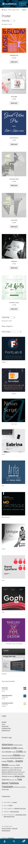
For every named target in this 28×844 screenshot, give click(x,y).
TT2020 (10, 805)
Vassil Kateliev (23, 787)
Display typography (15, 758)
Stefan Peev (5, 779)
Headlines (12, 767)
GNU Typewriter (14, 811)
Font (23, 758)
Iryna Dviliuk (10, 770)
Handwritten (5, 767)
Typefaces (14, 783)
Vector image (5, 789)
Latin (15, 770)
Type (16, 779)
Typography (7, 786)
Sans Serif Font (10, 776)
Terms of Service (6, 828)
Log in (3, 724)
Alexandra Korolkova (17, 744)
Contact (15, 802)
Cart (22, 840)
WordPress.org (6, 730)
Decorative (10, 755)
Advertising (7, 744)
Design (16, 755)
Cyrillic (19, 751)
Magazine (19, 769)
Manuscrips (5, 772)
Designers (22, 755)
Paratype (4, 776)
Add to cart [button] (14, 62)
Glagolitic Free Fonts (20, 808)
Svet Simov (12, 779)
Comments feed (6, 728)
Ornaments (14, 773)
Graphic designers (12, 765)
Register (4, 722)
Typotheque (16, 787)
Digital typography (6, 758)
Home (5, 9)
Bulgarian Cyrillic (9, 748)
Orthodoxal (20, 773)
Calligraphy (8, 751)
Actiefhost (11, 838)
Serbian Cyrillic (19, 776)
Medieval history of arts (20, 772)
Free (14, 761)
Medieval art (11, 772)
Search (14, 841)
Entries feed (5, 726)
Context (14, 751)
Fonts (10, 761)
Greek (18, 765)
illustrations (17, 767)
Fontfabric (4, 761)
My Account (4, 841)
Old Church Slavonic (7, 773)
